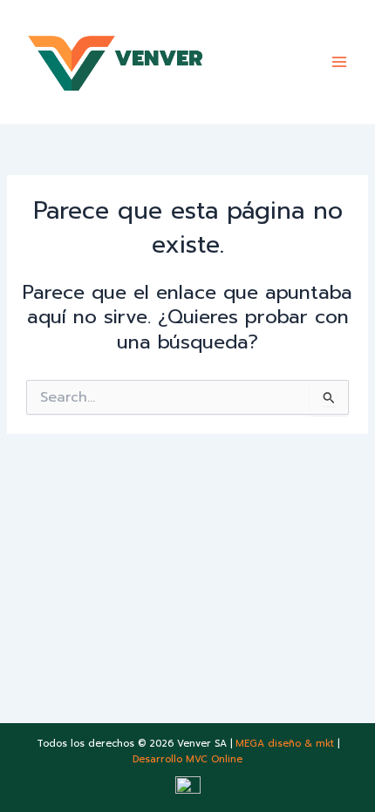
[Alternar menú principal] (339, 62)
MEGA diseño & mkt (284, 743)
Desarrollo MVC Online (187, 759)
